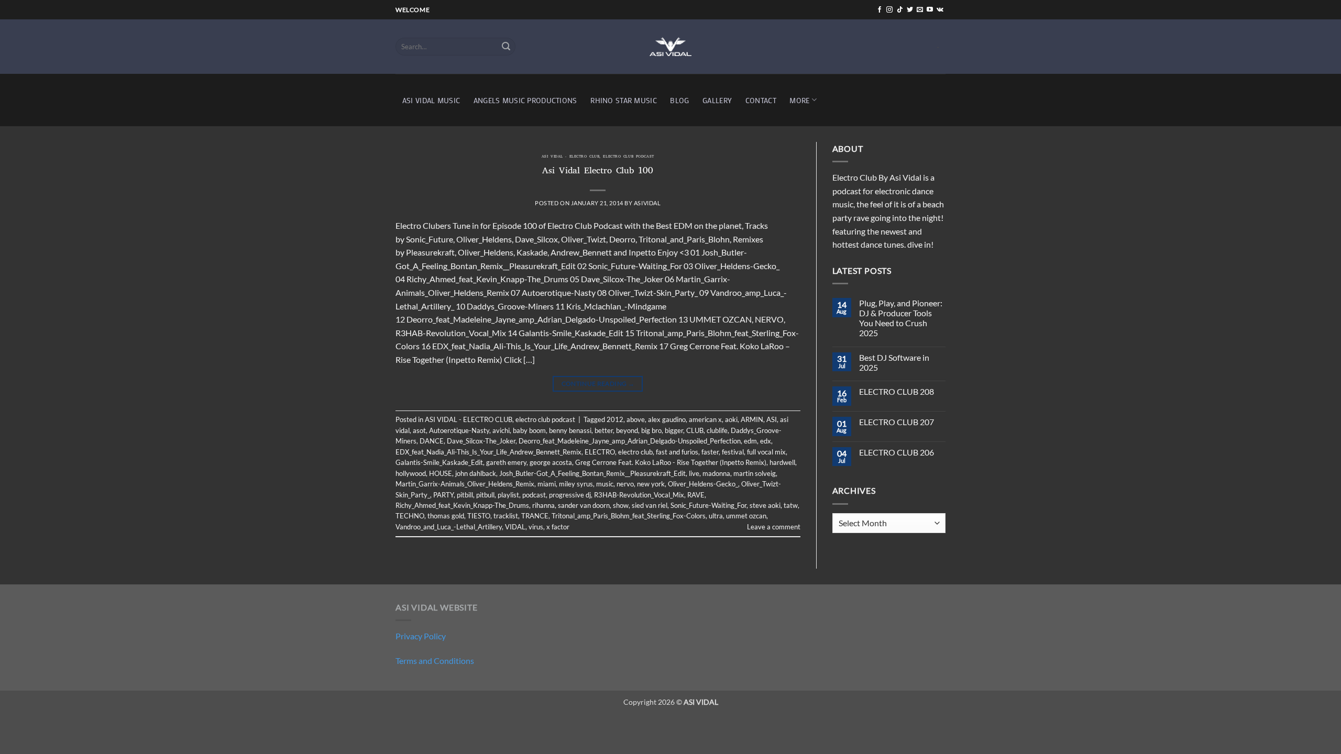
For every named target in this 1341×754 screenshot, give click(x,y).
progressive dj (570, 495)
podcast (534, 495)
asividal (647, 202)
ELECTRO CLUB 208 (896, 391)
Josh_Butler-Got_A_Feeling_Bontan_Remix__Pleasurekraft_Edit (592, 473)
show (621, 505)
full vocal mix (766, 452)
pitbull (485, 495)
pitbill (465, 495)
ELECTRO (600, 452)
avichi (501, 430)
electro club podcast (628, 157)
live (694, 473)
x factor (557, 527)
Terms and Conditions (434, 661)
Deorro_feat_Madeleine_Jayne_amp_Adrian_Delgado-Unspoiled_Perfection (630, 441)
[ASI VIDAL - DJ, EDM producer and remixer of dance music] (670, 46)
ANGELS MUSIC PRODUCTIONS (525, 100)
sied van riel (649, 505)
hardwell (782, 462)
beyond (627, 430)
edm (750, 441)
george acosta (551, 462)
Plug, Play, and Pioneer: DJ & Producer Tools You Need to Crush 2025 (900, 318)
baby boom (529, 430)
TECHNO (409, 516)
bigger (674, 430)
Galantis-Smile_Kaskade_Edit (439, 462)
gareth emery (506, 462)
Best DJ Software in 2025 (894, 362)
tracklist (505, 516)
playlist (508, 495)
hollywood (410, 473)
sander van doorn (584, 505)
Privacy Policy (420, 636)
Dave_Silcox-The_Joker (481, 441)
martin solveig (754, 473)
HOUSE (440, 473)
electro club (635, 452)
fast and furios (677, 452)
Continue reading (598, 383)
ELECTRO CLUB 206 (896, 452)
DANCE (432, 441)
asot (419, 430)
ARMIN (752, 419)
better (604, 430)
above (635, 419)
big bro (651, 430)
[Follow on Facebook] (879, 10)
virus (536, 527)
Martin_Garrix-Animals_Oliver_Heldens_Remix (464, 484)
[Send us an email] (920, 10)
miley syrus (576, 484)
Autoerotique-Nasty (459, 430)
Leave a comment (773, 527)
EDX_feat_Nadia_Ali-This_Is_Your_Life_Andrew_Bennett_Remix (488, 452)
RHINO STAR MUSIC (623, 100)
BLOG (679, 100)
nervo (625, 484)
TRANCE (534, 516)
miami (546, 484)
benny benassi (570, 430)
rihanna (543, 505)
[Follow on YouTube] (930, 10)
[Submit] (506, 47)
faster (710, 452)
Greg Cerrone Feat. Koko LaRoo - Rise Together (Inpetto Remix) (670, 462)
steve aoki (765, 505)
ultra (716, 516)
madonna (716, 473)
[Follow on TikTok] (900, 10)
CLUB (695, 430)
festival (733, 452)
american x (705, 419)
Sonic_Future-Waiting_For (708, 505)
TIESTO (478, 516)
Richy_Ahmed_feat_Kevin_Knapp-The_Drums (462, 505)
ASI (771, 419)
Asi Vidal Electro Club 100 (597, 172)
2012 (615, 419)
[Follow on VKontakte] (940, 10)
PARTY (443, 495)
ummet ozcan (746, 516)
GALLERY (717, 100)
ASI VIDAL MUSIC (431, 100)
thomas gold (445, 516)
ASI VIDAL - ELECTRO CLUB (570, 157)
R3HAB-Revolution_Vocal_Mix (639, 495)
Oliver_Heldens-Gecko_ (703, 484)
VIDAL (515, 527)
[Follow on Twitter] (910, 10)
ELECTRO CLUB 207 (896, 422)
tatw (791, 505)
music (604, 484)
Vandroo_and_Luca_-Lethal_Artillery (448, 527)
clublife (717, 430)
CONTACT (760, 100)
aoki (731, 419)
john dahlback (475, 473)
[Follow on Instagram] (889, 10)
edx (765, 441)
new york (651, 484)
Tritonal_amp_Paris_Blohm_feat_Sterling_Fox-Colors (629, 516)
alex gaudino (667, 419)
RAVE (696, 495)
